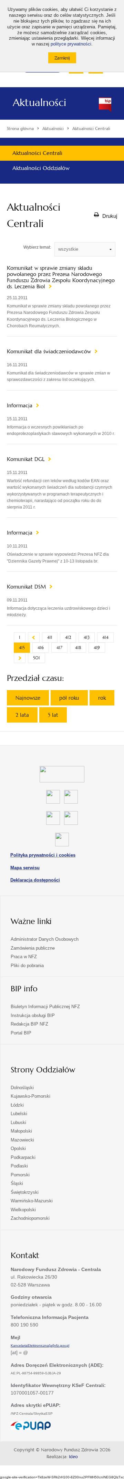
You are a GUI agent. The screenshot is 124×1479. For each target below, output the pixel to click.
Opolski (18, 1148)
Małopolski (21, 1131)
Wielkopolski (23, 1209)
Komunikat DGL (26, 459)
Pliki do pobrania (27, 965)
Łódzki (17, 1105)
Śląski (17, 1183)
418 (78, 647)
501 (36, 658)
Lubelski (19, 1113)
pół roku (69, 698)
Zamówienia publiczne (33, 948)
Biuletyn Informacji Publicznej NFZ (45, 1006)
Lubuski (18, 1122)
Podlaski (19, 1165)
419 (97, 647)
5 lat (53, 715)
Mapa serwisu (25, 867)
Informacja (20, 405)
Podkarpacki (23, 1157)
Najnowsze (28, 698)
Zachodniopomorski (30, 1218)
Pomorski (20, 1174)
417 (59, 647)
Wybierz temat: (37, 247)
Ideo (73, 1457)
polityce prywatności (71, 44)
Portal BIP (21, 1032)
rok (102, 698)
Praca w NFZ (24, 956)
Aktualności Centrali (37, 153)
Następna (19, 658)
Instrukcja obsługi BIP (33, 1015)
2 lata (22, 715)
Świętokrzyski (25, 1192)
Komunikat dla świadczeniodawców (50, 351)
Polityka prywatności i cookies (42, 855)
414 (105, 637)
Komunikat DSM (27, 587)
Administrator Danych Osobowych (45, 939)
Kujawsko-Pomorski (30, 1096)
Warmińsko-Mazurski (32, 1200)
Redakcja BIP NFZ (29, 1024)
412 (68, 637)
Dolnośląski (22, 1087)
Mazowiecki (22, 1140)
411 (49, 637)
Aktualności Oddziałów (41, 168)
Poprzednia (34, 637)
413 (87, 637)
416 (41, 647)
